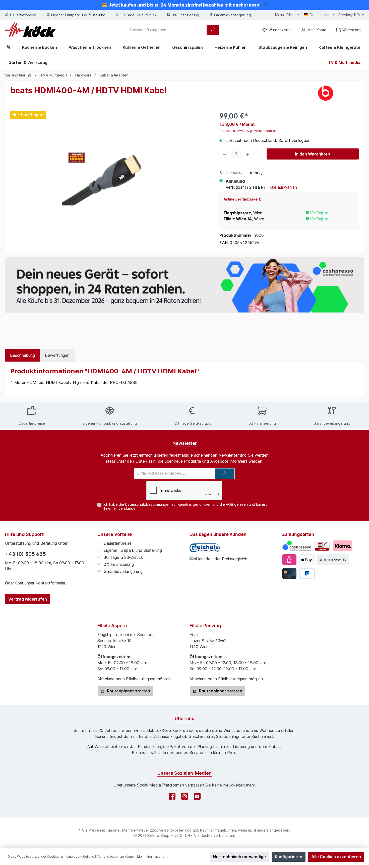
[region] (109, 170)
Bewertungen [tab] (57, 355)
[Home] (9, 47)
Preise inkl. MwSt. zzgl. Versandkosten (248, 131)
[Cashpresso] (297, 546)
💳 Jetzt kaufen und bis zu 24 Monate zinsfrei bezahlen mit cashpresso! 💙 (184, 5)
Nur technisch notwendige (239, 856)
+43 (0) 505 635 (25, 554)
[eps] (289, 559)
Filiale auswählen (281, 187)
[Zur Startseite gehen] (30, 29)
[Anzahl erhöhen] (247, 153)
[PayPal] (307, 573)
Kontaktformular (50, 582)
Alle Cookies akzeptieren (336, 856)
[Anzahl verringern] (224, 153)
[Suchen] (213, 30)
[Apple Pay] (306, 559)
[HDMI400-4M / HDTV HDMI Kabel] (109, 175)
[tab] (22, 355)
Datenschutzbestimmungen (147, 504)
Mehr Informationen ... (153, 856)
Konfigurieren (288, 856)
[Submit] (225, 473)
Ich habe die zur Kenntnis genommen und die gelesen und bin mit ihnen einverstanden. (185, 506)
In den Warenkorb (312, 153)
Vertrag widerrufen (27, 599)
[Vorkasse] (322, 546)
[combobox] (150, 30)
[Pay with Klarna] (342, 546)
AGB (229, 504)
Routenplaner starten (128, 690)
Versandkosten (171, 830)
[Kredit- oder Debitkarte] (289, 573)
